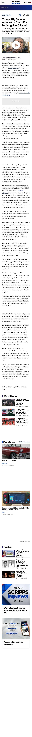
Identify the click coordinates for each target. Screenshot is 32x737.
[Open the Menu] (2, 2)
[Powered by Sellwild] (27, 541)
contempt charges (13, 68)
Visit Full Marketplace (24, 441)
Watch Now (27, 2)
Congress (6, 15)
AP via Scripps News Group (12, 57)
